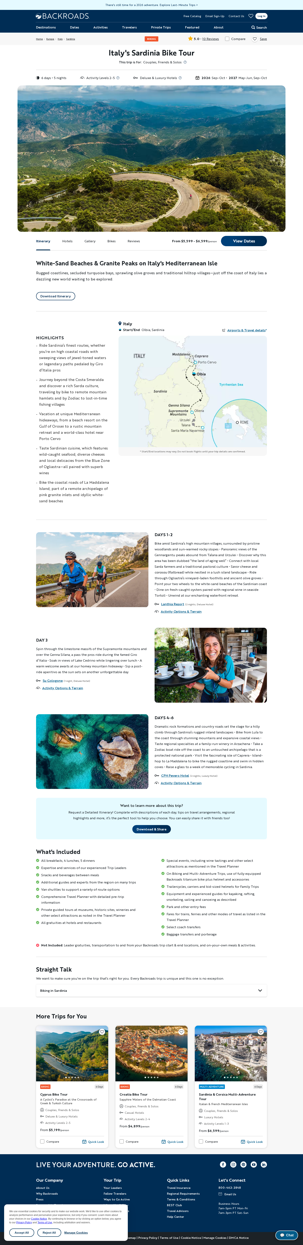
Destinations (46, 27)
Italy (60, 38)
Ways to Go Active (117, 1199)
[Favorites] (250, 16)
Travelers (129, 27)
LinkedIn (264, 1164)
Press (39, 1199)
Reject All (49, 1232)
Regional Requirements (183, 1193)
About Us (42, 1188)
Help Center (175, 1216)
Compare (238, 38)
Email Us (230, 1194)
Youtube (254, 1164)
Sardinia (70, 38)
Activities (100, 27)
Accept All (22, 1232)
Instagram (233, 1164)
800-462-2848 (229, 1187)
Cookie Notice (39, 1218)
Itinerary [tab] (43, 241)
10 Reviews (210, 38)
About (218, 27)
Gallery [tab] (90, 241)
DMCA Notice (239, 1238)
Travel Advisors (178, 1211)
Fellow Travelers (115, 1193)
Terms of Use (45, 1222)
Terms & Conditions (181, 1199)
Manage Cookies (76, 1232)
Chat (287, 1235)
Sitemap (130, 1238)
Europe (50, 38)
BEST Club (174, 1205)
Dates (74, 27)
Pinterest (243, 1164)
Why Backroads (47, 1193)
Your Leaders (113, 1188)
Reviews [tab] (134, 241)
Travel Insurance (178, 1188)
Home (39, 38)
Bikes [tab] (111, 241)
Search (261, 27)
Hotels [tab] (67, 241)
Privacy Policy (24, 1222)
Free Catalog (192, 16)
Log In (261, 16)
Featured (192, 27)
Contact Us (236, 16)
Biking (151, 39)
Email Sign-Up (214, 16)
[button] (66, 1077)
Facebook (223, 1164)
